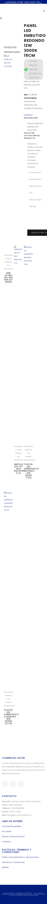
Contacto (6, 841)
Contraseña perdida (11, 826)
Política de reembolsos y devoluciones (20, 857)
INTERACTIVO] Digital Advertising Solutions (27, 895)
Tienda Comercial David (13, 836)
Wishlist (5, 867)
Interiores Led (30, 105)
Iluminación (29, 101)
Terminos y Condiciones (13, 862)
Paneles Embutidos (33, 108)
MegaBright (28, 115)
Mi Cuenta (6, 831)
